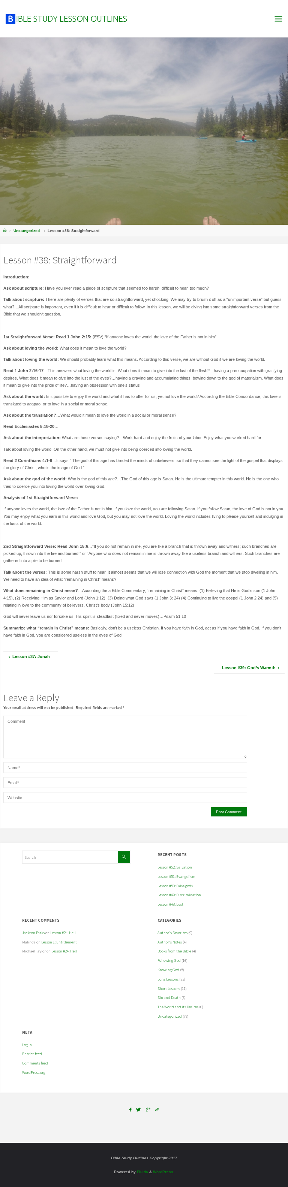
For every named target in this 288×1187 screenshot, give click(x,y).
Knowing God (168, 969)
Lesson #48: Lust (170, 904)
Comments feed (35, 1063)
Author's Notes (170, 942)
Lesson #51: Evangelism (176, 876)
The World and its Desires (178, 1006)
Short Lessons (169, 988)
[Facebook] (130, 1109)
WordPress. (163, 1172)
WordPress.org (33, 1072)
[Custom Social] (157, 1109)
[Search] (124, 857)
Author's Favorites (173, 932)
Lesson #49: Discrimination (179, 894)
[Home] (5, 231)
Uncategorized (27, 231)
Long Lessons (168, 979)
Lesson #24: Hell (63, 932)
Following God (169, 960)
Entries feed (32, 1053)
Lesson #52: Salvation (175, 867)
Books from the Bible (174, 951)
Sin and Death (169, 997)
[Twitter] (138, 1109)
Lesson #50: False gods (175, 885)
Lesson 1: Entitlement (59, 942)
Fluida (142, 1172)
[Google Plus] (148, 1109)
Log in (27, 1044)
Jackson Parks (33, 932)
